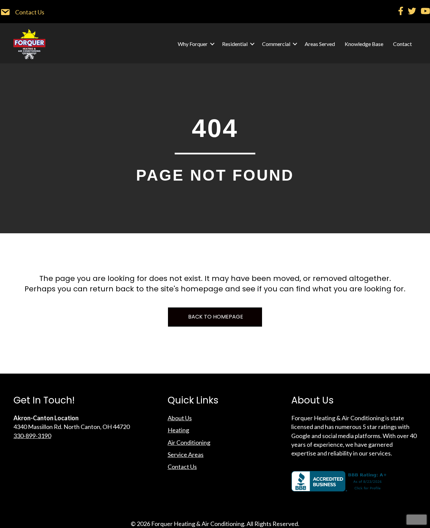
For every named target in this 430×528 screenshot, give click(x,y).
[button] (212, 44)
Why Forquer (193, 44)
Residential (235, 44)
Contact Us (182, 466)
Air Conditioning (189, 442)
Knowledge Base (364, 44)
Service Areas (186, 454)
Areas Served (320, 44)
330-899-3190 (32, 435)
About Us (180, 418)
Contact (402, 44)
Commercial (276, 44)
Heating (178, 430)
